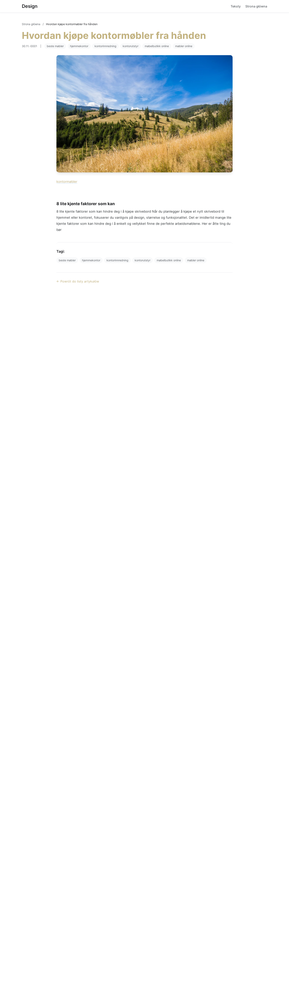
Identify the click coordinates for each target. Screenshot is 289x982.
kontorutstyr (130, 46)
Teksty (236, 6)
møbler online (183, 46)
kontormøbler (66, 182)
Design (30, 6)
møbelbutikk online (157, 46)
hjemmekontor (79, 46)
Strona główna (256, 6)
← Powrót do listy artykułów (77, 281)
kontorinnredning (105, 46)
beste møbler (55, 46)
